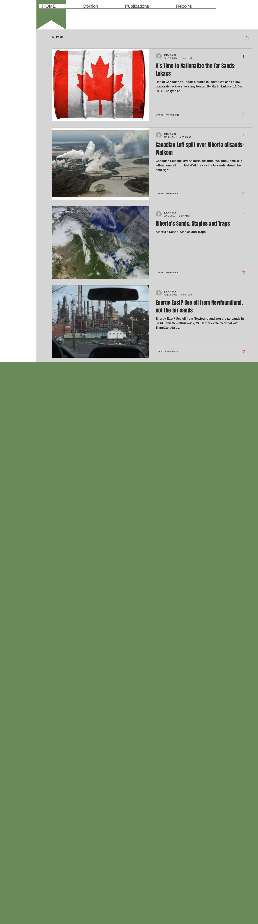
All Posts (57, 36)
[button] (247, 37)
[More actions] (244, 56)
